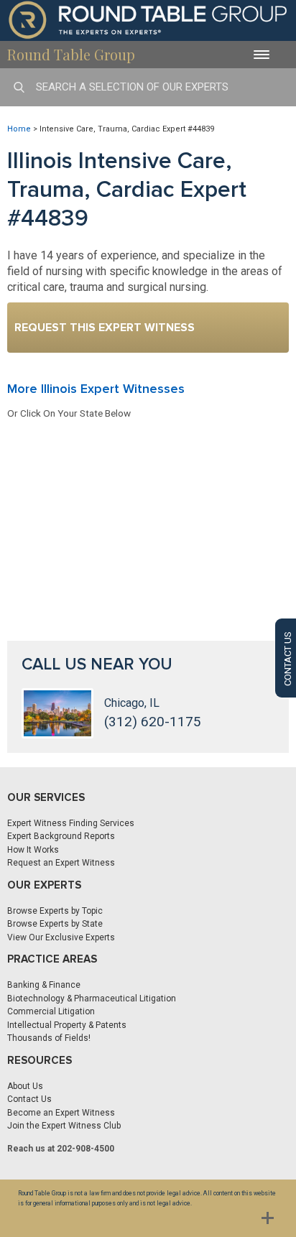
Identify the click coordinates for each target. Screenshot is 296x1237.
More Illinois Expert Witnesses (96, 389)
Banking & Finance (43, 985)
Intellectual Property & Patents (66, 1025)
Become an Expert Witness (61, 1113)
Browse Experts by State (55, 924)
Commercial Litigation (51, 1011)
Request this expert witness (104, 327)
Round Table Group (71, 54)
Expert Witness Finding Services (70, 823)
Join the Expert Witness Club (64, 1126)
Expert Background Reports (61, 836)
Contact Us (29, 1099)
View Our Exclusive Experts (61, 937)
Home (19, 129)
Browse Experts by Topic (55, 911)
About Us (25, 1086)
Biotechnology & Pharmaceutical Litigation (91, 998)
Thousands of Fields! (49, 1038)
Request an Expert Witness (61, 863)
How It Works (33, 850)
